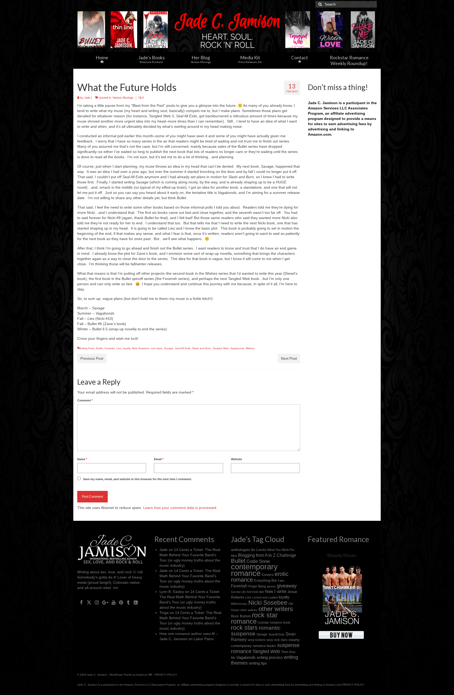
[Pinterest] (121, 602)
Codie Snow (258, 561)
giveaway (287, 585)
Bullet (99, 348)
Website (236, 459)
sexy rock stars (276, 639)
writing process (270, 657)
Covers (268, 574)
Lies (118, 348)
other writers (276, 608)
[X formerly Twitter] (89, 602)
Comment (85, 400)
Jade (87, 97)
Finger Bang (257, 586)
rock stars (156, 348)
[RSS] (135, 602)
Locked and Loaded (264, 597)
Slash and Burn (201, 348)
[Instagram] (97, 602)
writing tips (258, 663)
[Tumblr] (128, 602)
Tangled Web (221, 348)
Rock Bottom (241, 616)
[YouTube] (113, 602)
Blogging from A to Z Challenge (267, 555)
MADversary (239, 603)
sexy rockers (256, 639)
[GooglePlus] (105, 602)
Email (158, 459)
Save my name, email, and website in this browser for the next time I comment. (137, 479)
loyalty (126, 348)
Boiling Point (87, 348)
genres (271, 586)
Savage (168, 348)
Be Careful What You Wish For (272, 549)
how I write (275, 591)
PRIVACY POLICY (166, 674)
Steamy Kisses (341, 555)
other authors (248, 610)
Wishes (250, 348)
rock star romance (254, 618)
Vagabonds (237, 348)
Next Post (289, 358)
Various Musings (122, 97)
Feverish (110, 348)
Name (82, 459)
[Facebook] (81, 602)
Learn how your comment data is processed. (180, 508)
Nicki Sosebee (140, 348)
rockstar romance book (274, 622)
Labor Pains (204, 639)
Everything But (265, 580)
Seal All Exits (182, 348)
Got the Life (238, 591)
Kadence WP (144, 674)
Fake (281, 580)
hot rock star (255, 591)
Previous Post (91, 358)
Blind (234, 555)
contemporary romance (254, 569)
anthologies (240, 550)
